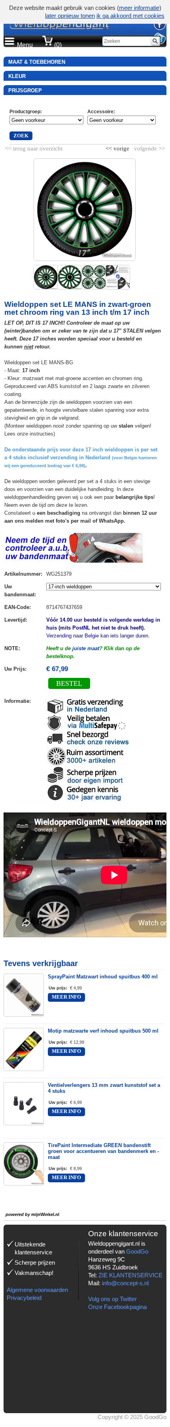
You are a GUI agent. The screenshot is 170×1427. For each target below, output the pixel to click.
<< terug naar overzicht (33, 146)
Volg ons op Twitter (112, 1299)
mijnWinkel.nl (45, 1214)
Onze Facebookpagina (117, 1306)
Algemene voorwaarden (37, 1289)
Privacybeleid (24, 1297)
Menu (24, 45)
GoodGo (137, 1251)
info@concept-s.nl (125, 1283)
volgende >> (148, 146)
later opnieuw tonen (70, 15)
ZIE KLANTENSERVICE (130, 1275)
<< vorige (118, 146)
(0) (57, 45)
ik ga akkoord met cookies (130, 15)
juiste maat (85, 648)
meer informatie (139, 7)
